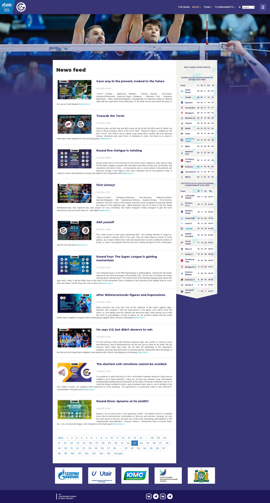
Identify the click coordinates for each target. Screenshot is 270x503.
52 (77, 448)
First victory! (105, 185)
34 (77, 443)
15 (141, 437)
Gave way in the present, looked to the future (130, 81)
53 (83, 448)
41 (122, 443)
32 (65, 443)
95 (151, 448)
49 (59, 448)
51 (72, 448)
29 (158, 437)
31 (59, 443)
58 (114, 448)
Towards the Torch (110, 116)
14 (135, 437)
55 (96, 448)
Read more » (84, 104)
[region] (135, 54)
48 (167, 443)
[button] (4, 54)
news (196, 7)
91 (126, 448)
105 (108, 453)
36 (90, 443)
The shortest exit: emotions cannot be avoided (131, 364)
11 (117, 437)
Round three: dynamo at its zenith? (122, 401)
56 (102, 448)
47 (160, 443)
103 (94, 453)
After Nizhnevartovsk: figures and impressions (130, 295)
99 (65, 453)
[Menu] (262, 7)
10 (112, 437)
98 (59, 453)
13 (129, 437)
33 (71, 443)
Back (60, 437)
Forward (118, 453)
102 (86, 453)
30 (164, 437)
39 (109, 443)
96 (157, 448)
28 (152, 437)
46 (154, 443)
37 (96, 443)
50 (65, 448)
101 (79, 453)
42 (128, 443)
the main (184, 7)
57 (108, 448)
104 (101, 453)
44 (141, 443)
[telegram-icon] (169, 496)
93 (138, 448)
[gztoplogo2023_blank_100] (19, 7)
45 (147, 443)
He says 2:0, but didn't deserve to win (124, 329)
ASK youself (105, 222)
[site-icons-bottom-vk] (162, 496)
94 (144, 448)
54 (90, 448)
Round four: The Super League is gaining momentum (126, 258)
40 (115, 443)
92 (132, 448)
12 (123, 437)
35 (84, 443)
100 (72, 453)
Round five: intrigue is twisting (119, 150)
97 (163, 448)
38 (103, 443)
